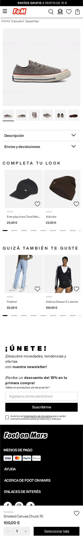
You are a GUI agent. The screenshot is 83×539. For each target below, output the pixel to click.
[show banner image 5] (43, 230)
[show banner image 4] (33, 230)
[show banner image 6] (53, 230)
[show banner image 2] (14, 230)
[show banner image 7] (62, 230)
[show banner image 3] (23, 230)
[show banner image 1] (4, 230)
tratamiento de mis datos (37, 416)
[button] (50, 11)
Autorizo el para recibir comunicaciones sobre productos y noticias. (38, 417)
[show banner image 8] (72, 230)
